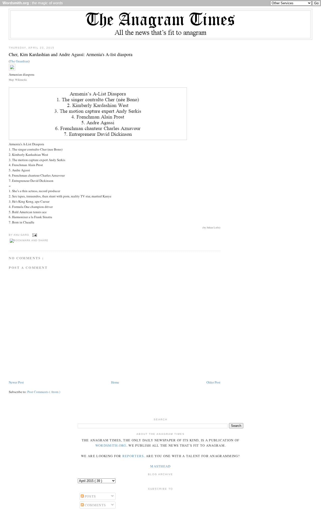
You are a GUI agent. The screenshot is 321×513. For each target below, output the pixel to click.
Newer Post (16, 382)
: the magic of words (32, 3)
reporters (133, 456)
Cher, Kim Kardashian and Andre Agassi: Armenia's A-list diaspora (70, 54)
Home (115, 382)
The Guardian (19, 61)
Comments (95, 505)
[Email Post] (34, 235)
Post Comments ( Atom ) (43, 392)
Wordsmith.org (110, 445)
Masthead (160, 466)
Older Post (213, 382)
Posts (90, 496)
